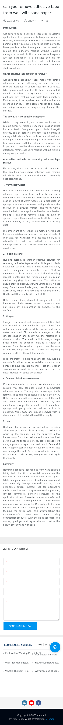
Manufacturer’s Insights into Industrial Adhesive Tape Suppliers (47, 654)
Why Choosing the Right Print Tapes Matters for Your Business (47, 670)
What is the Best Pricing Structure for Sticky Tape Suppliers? (18, 670)
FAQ (40, 644)
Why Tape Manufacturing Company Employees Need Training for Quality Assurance (18, 662)
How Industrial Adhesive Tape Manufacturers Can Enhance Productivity (47, 662)
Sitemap (50, 718)
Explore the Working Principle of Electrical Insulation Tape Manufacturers (24, 653)
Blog (47, 644)
